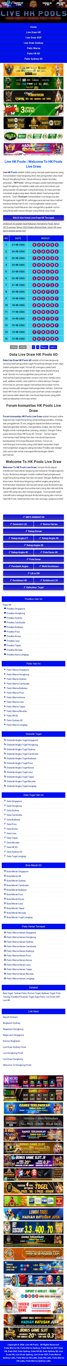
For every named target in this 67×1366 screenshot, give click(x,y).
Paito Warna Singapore (17, 670)
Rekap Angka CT (19, 538)
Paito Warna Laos (15, 702)
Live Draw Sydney (33, 43)
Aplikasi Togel (48, 993)
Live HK (6, 1000)
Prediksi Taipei (13, 645)
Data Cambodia (14, 815)
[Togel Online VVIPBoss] (33, 70)
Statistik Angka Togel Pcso (19, 763)
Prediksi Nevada (14, 650)
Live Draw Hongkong (13, 1059)
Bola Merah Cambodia (17, 885)
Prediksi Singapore (15, 609)
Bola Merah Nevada (16, 913)
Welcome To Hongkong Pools (17, 1065)
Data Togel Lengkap (16, 856)
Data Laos (11, 833)
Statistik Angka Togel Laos (19, 772)
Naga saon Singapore (13, 1035)
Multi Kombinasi (50, 566)
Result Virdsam (10, 1017)
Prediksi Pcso (13, 631)
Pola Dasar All (50, 552)
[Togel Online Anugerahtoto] (33, 1267)
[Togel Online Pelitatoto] (33, 136)
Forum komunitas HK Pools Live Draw (22, 416)
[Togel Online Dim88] (33, 83)
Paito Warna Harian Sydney (19, 942)
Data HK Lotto (44, 1358)
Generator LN (19, 524)
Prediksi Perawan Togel (22, 997)
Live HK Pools (10, 172)
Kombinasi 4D (19, 580)
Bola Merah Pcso (14, 894)
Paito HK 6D (33, 53)
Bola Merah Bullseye (16, 890)
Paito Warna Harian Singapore (21, 932)
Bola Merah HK (13, 876)
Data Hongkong (14, 806)
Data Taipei (12, 838)
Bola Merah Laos (14, 903)
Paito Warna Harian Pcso (18, 955)
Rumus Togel (34, 993)
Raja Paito (40, 997)
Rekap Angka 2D (34, 545)
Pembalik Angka (19, 566)
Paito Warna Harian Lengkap (20, 978)
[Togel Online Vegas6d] (33, 1135)
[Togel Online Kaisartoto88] (33, 1201)
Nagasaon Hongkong (13, 1029)
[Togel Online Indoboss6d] (33, 1095)
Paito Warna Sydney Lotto (38, 1361)
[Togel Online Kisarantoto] (33, 123)
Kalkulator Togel (35, 587)
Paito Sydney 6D (33, 58)
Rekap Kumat (35, 531)
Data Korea (12, 829)
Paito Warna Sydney (16, 679)
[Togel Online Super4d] (33, 96)
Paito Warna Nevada (16, 711)
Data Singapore (14, 801)
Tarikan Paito (20, 993)
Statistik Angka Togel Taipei (20, 777)
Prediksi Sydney (14, 618)
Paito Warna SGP (49, 1348)
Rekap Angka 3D (50, 538)
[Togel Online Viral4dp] (33, 149)
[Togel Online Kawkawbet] (33, 1121)
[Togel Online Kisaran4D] (33, 109)
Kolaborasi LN (50, 580)
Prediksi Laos (13, 641)
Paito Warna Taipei (15, 706)
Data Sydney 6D (14, 852)
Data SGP (12, 1351)
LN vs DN (35, 573)
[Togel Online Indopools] (33, 1307)
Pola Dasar (35, 559)
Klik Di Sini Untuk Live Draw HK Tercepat (33, 218)
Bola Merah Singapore (17, 871)
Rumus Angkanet (11, 1041)
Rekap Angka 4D (19, 552)
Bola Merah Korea (15, 899)
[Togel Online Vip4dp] (33, 1241)
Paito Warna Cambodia (17, 683)
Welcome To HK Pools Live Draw (19, 467)
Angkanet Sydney (11, 1023)
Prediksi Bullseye (14, 627)
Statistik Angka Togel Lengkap (21, 786)
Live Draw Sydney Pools (14, 1047)
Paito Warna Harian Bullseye (20, 951)
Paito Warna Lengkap (17, 725)
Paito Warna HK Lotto (26, 1358)
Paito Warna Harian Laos (18, 965)
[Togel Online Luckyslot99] (33, 1228)
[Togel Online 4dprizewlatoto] (33, 1188)
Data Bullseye (13, 819)
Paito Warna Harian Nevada (20, 974)
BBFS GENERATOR (34, 517)
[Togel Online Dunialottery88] (33, 1254)
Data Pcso (11, 824)
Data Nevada (12, 842)
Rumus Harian (50, 524)
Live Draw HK (33, 32)
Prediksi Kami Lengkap (17, 654)
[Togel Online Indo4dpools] (33, 1214)
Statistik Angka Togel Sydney (20, 749)
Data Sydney (12, 810)
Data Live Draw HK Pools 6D (17, 360)
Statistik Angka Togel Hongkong (22, 744)
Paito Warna (33, 48)
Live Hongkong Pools (13, 1053)
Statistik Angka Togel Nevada (21, 781)
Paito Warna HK (11, 1348)
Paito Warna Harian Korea (19, 960)
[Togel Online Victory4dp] (33, 1108)
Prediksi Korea (13, 636)
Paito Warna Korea (15, 697)
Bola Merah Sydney (16, 880)
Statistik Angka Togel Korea (20, 767)
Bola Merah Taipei (15, 908)
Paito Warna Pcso (15, 693)
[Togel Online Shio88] (33, 1320)
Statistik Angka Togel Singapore (22, 740)
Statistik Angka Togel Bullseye (21, 758)
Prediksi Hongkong (15, 613)
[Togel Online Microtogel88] (33, 1082)
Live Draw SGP (34, 37)
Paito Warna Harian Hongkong (21, 937)
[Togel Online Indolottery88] (33, 1281)
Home (33, 27)
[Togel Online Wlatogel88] (33, 1175)
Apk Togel (8, 993)
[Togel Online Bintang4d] (33, 1161)
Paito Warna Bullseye (16, 688)
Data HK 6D (12, 847)
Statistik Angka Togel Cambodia (22, 754)
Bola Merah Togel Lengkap (19, 917)
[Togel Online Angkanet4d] (33, 1294)
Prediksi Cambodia (15, 622)
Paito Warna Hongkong (17, 674)
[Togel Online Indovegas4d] (33, 1334)
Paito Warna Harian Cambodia (21, 946)
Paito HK (7, 605)
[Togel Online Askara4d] (33, 1148)
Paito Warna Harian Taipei (19, 969)
